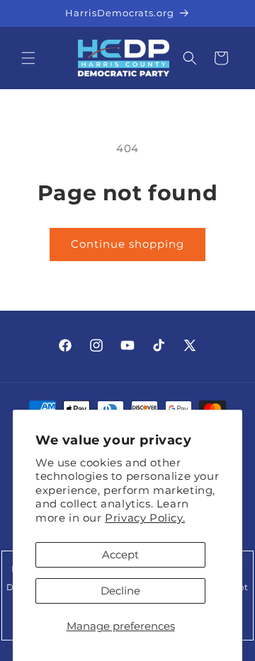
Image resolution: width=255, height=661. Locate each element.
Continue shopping (127, 244)
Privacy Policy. (145, 517)
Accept (120, 554)
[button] (28, 58)
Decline (120, 590)
